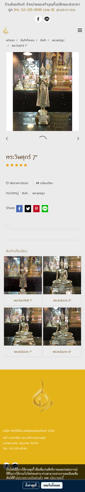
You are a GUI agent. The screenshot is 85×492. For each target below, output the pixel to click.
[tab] (8, 227)
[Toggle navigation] (80, 30)
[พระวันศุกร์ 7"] (42, 91)
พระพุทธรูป (38, 193)
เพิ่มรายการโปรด (18, 183)
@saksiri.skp (65, 9)
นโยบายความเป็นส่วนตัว (29, 478)
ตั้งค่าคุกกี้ (31, 485)
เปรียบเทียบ (46, 183)
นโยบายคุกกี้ (57, 478)
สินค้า (25, 193)
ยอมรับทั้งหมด (51, 485)
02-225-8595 (31, 9)
